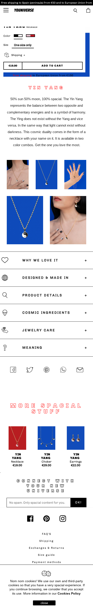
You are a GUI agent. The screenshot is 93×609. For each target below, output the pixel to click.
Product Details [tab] (42, 295)
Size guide (46, 554)
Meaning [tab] (32, 348)
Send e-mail (80, 370)
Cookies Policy (69, 593)
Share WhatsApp (63, 370)
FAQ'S (46, 533)
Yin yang (16, 456)
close (44, 603)
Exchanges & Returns (46, 547)
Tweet (29, 370)
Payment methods (46, 562)
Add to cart (52, 65)
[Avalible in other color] (30, 35)
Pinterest (46, 370)
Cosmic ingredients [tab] (46, 313)
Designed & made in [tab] (45, 278)
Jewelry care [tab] (38, 330)
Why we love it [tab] (40, 260)
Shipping (46, 540)
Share (13, 370)
